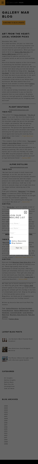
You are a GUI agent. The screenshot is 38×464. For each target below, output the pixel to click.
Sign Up (19, 248)
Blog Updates (17, 243)
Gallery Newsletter (19, 241)
